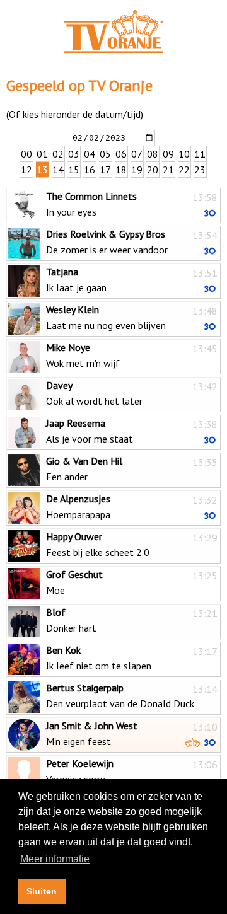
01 (42, 154)
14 (58, 169)
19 (137, 169)
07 (137, 154)
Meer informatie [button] (55, 858)
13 (42, 169)
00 (26, 154)
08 (152, 154)
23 (200, 169)
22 (184, 169)
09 (168, 154)
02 (58, 154)
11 (200, 154)
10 (184, 154)
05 (105, 154)
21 (168, 169)
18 (121, 169)
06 (121, 154)
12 (26, 169)
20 (152, 169)
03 (73, 154)
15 (73, 169)
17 (105, 169)
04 (89, 154)
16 (89, 169)
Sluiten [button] (41, 891)
